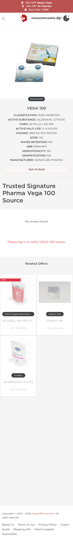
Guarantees (9, 534)
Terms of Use (26, 524)
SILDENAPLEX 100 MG (18, 382)
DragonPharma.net (42, 513)
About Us (8, 524)
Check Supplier (44, 529)
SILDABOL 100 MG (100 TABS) (22, 320)
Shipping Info (22, 529)
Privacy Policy (47, 524)
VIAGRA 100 (55, 320)
